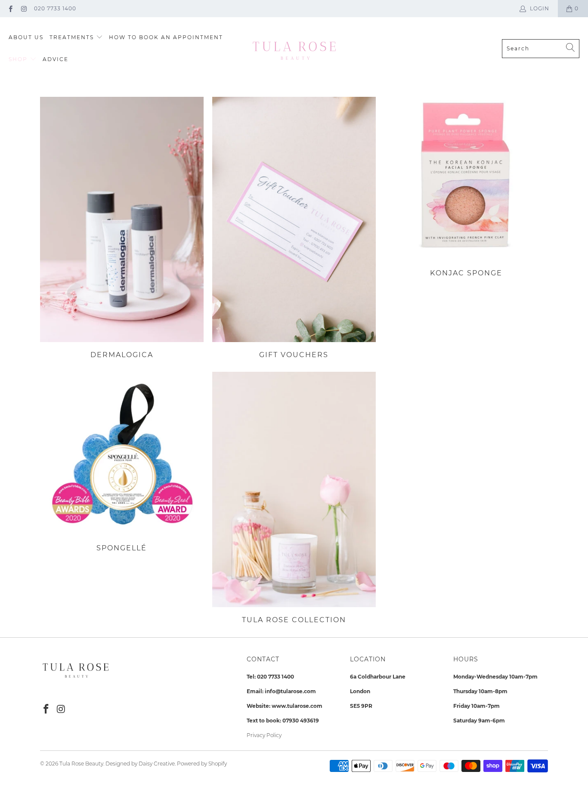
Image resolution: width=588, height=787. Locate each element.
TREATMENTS (73, 37)
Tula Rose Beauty (81, 763)
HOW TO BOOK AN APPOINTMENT (166, 37)
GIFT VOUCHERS (294, 228)
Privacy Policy (264, 735)
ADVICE (55, 59)
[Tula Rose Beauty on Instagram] (23, 8)
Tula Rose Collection (294, 498)
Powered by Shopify (202, 763)
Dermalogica (122, 228)
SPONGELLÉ (122, 462)
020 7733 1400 (55, 8)
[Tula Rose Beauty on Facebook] (10, 8)
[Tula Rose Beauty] (294, 48)
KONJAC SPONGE (466, 187)
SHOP (19, 59)
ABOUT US (26, 37)
